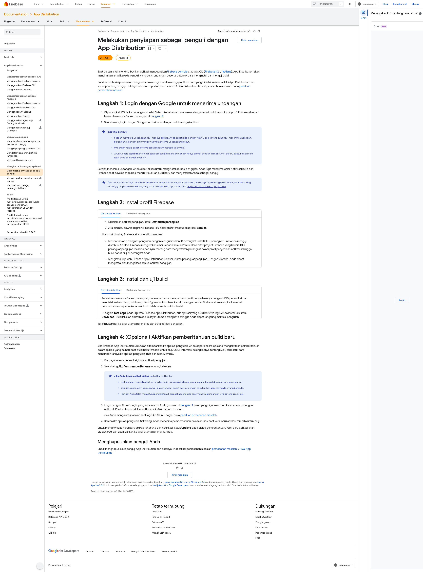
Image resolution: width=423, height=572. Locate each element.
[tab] (110, 213)
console (177, 71)
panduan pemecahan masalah (198, 415)
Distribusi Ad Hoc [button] (110, 213)
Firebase (102, 31)
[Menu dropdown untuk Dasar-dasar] (39, 21)
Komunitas (128, 3)
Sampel (52, 522)
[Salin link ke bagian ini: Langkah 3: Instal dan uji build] (171, 279)
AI (47, 21)
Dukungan (150, 3)
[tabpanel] (179, 242)
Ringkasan (9, 21)
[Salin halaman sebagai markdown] (160, 48)
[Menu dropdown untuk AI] (53, 21)
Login (402, 299)
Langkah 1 (187, 405)
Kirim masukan (249, 40)
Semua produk (169, 551)
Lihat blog (157, 511)
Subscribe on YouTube (163, 527)
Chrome (105, 551)
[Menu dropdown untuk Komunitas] (138, 4)
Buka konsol (399, 3)
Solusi (78, 3)
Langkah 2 (157, 116)
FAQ (257, 538)
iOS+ (107, 57)
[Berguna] (254, 31)
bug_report (420, 13)
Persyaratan (54, 565)
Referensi (106, 21)
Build (36, 3)
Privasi (67, 565)
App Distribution (46, 14)
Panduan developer (58, 511)
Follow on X (158, 522)
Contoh (122, 21)
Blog (385, 3)
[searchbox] (22, 32)
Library (52, 527)
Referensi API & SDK (58, 516)
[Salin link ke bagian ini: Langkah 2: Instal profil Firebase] (177, 203)
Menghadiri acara (161, 532)
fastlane (226, 71)
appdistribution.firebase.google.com (207, 186)
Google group (262, 522)
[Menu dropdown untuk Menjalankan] (68, 4)
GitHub (52, 532)
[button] (19, 57)
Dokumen (105, 3)
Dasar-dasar (28, 21)
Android (123, 57)
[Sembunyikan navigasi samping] (40, 566)
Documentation (16, 14)
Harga (91, 3)
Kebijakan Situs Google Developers (170, 485)
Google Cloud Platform (143, 551)
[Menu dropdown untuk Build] (43, 4)
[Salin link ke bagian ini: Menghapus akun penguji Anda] (163, 442)
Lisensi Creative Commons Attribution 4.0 (184, 482)
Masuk (415, 3)
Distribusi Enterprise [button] (138, 213)
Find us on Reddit (161, 516)
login (116, 157)
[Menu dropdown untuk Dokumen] (115, 4)
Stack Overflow (263, 516)
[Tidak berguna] (259, 31)
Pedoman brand (263, 532)
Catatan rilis (261, 527)
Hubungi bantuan (264, 511)
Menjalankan (57, 3)
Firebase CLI (212, 71)
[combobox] (327, 4)
